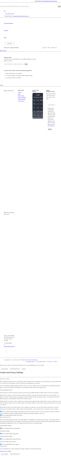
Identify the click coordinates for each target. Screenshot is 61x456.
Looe (38, 95)
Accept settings (4, 368)
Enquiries (6, 30)
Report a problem (22, 97)
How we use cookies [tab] (4, 378)
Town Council (21, 101)
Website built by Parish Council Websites (29, 359)
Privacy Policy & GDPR (5, 451)
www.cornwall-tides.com (38, 117)
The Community (21, 99)
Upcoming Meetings (8, 23)
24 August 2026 (38, 97)
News (5, 37)
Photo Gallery (21, 96)
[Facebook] (5, 352)
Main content (3, 50)
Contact (20, 92)
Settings (23, 368)
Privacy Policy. (51, 125)
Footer (1, 85)
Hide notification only (14, 368)
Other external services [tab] (5, 417)
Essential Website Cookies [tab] (6, 390)
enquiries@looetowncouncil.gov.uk (49, 1)
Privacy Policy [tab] (3, 446)
